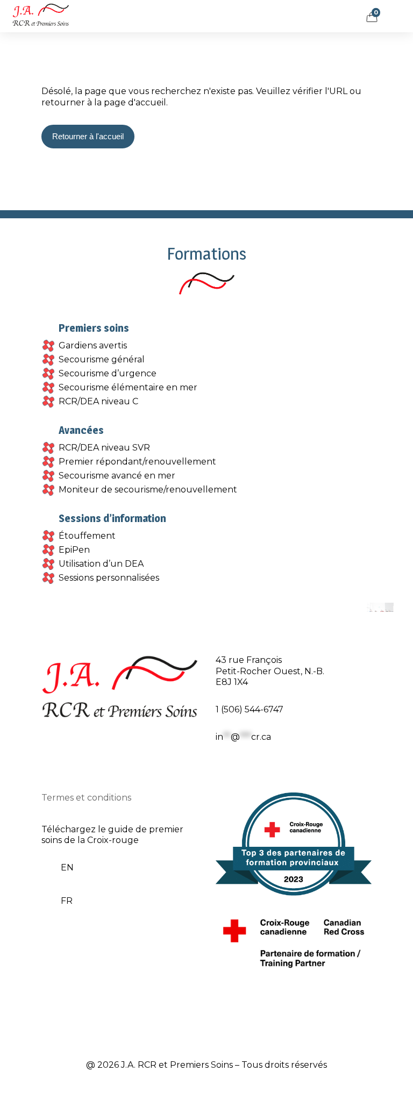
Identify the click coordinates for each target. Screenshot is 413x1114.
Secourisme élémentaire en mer (128, 387)
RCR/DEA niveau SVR (104, 447)
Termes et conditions (86, 797)
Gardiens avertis (93, 345)
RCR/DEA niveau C (98, 401)
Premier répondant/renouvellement (137, 461)
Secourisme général (102, 359)
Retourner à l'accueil (88, 136)
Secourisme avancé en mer (117, 475)
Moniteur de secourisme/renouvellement (148, 489)
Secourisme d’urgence (107, 373)
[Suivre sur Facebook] (224, 767)
